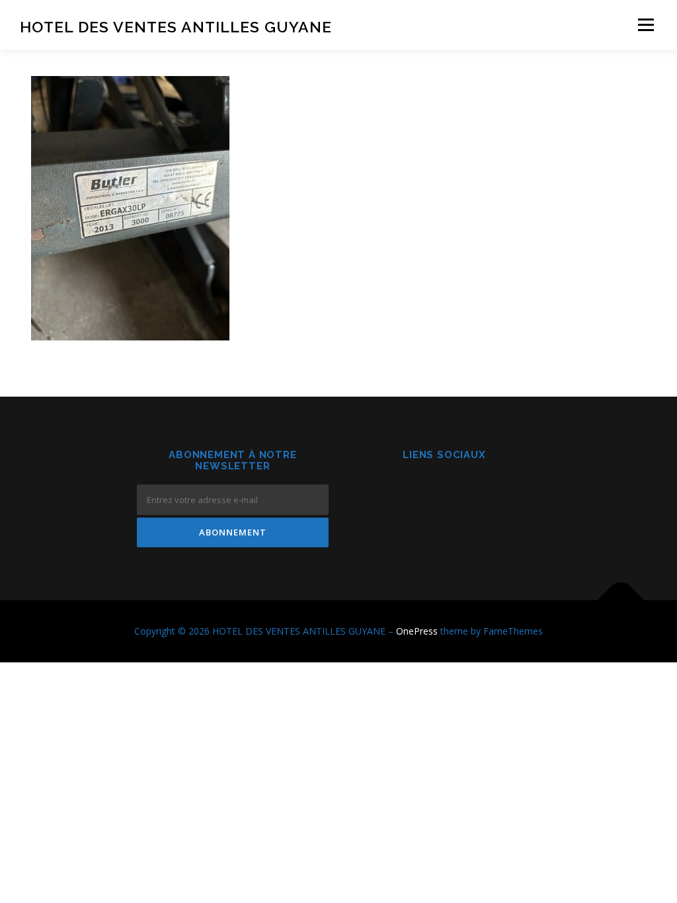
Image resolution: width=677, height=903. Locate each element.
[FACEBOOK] (411, 490)
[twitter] (476, 490)
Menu (645, 25)
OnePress (417, 631)
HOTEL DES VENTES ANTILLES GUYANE (176, 27)
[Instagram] (444, 490)
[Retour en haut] (621, 600)
